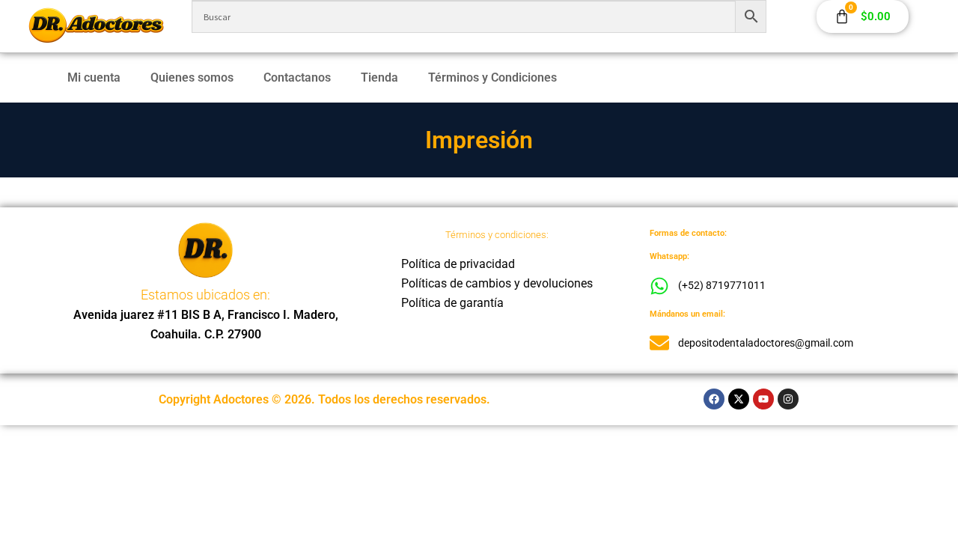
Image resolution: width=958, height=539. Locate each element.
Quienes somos (192, 77)
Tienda (379, 77)
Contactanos (297, 77)
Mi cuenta (93, 77)
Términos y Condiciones (492, 77)
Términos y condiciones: (497, 234)
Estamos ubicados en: (205, 294)
